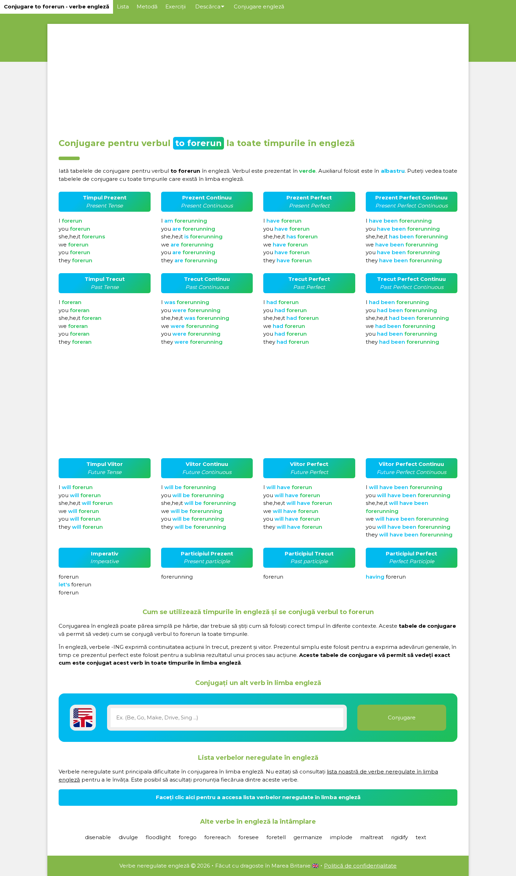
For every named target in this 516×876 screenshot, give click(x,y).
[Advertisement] (258, 78)
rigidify (399, 837)
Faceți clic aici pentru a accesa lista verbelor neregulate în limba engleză (258, 797)
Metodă (147, 6)
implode (341, 837)
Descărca (207, 6)
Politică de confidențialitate (360, 865)
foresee (248, 837)
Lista (123, 6)
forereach (217, 837)
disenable (98, 837)
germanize (307, 837)
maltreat (371, 837)
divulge (128, 837)
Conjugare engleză (259, 6)
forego (188, 837)
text (421, 837)
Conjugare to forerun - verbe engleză (56, 6)
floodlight (158, 837)
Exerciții (175, 6)
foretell (276, 837)
